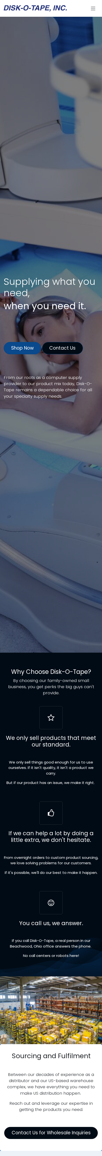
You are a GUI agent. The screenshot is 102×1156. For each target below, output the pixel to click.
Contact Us (62, 348)
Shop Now (22, 348)
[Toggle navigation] (93, 8)
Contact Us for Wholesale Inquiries (51, 1132)
